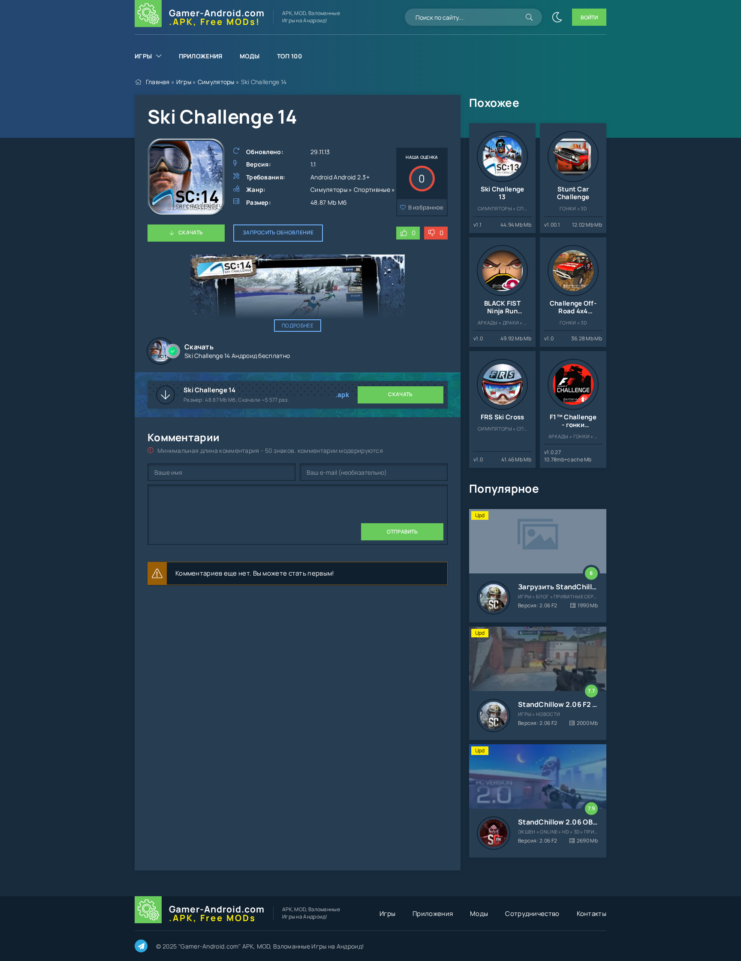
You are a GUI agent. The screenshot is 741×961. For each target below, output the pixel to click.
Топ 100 (289, 56)
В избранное (426, 207)
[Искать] (529, 17)
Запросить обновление (278, 232)
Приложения (201, 56)
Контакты (591, 913)
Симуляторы (216, 82)
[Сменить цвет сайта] (557, 17)
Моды (250, 56)
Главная (158, 82)
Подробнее (297, 325)
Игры (143, 56)
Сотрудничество (532, 913)
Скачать (190, 232)
